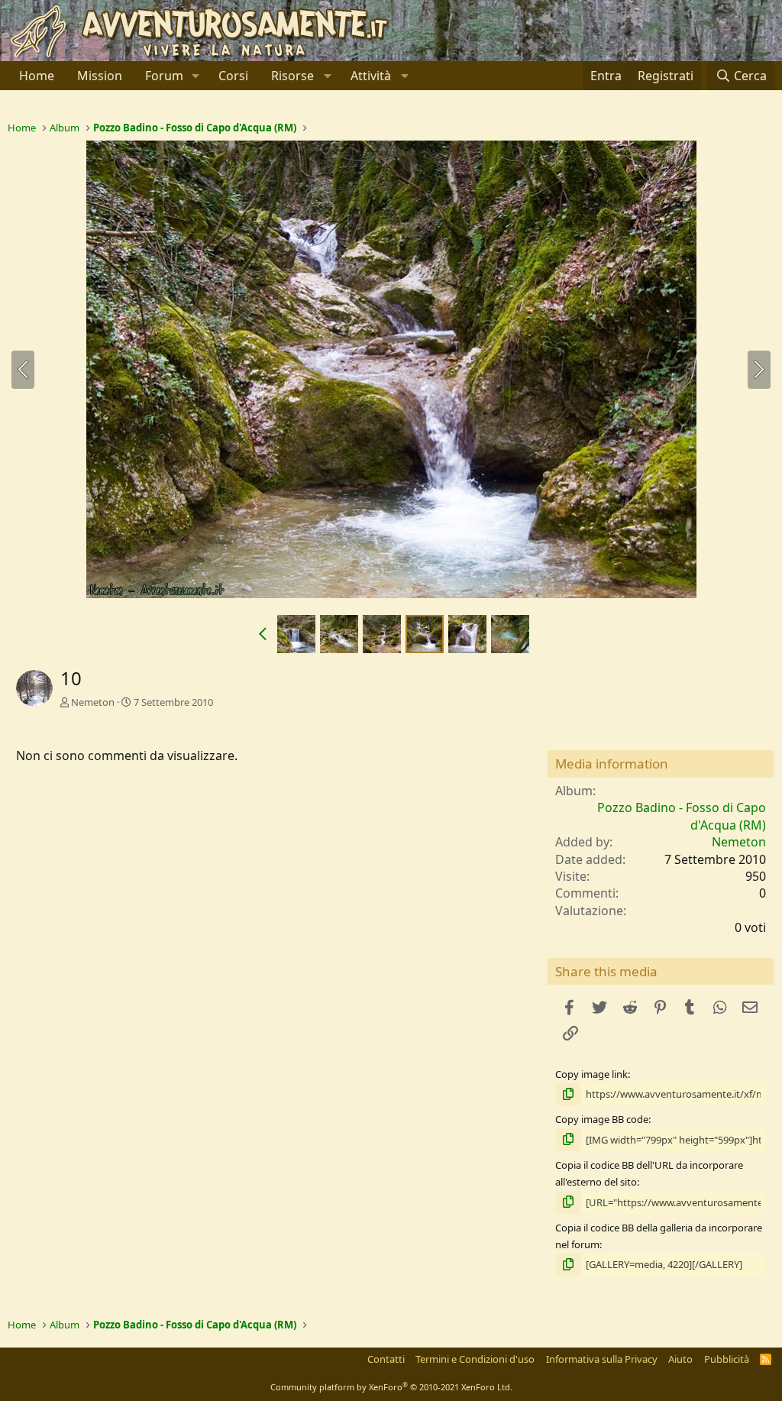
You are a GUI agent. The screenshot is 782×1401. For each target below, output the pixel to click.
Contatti (386, 1359)
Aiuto (680, 1359)
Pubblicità (726, 1359)
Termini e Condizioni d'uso (475, 1359)
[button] (196, 75)
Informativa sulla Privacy (602, 1359)
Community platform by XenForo (391, 1387)
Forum (164, 75)
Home (36, 75)
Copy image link (591, 1074)
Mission (99, 75)
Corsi (233, 75)
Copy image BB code (601, 1119)
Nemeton (93, 702)
